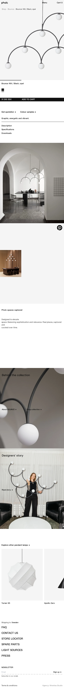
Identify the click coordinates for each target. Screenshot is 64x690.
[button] (44, 2)
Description (6, 126)
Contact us (9, 633)
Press (5, 656)
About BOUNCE (8, 409)
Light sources (11, 650)
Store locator (12, 638)
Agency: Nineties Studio (52, 686)
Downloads (6, 133)
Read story (6, 490)
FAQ (4, 627)
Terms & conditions (9, 686)
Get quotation (7, 112)
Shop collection (33, 409)
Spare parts (10, 644)
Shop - (4, 9)
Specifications (7, 130)
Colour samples (27, 112)
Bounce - (12, 9)
